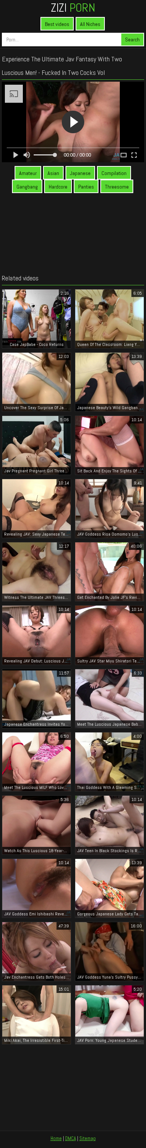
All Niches (90, 24)
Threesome (117, 186)
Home (56, 1138)
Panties (86, 186)
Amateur (28, 173)
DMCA (70, 1138)
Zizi (73, 7)
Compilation (114, 173)
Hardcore (58, 186)
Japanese (80, 173)
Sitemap (87, 1138)
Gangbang (27, 186)
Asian (53, 173)
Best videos (57, 24)
